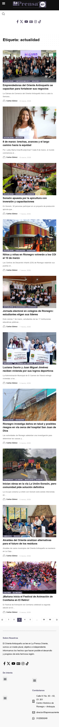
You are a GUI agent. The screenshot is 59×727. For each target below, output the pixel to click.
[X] (21, 21)
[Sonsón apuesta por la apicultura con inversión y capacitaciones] (29, 179)
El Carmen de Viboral (24, 363)
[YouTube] (26, 21)
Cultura (7, 592)
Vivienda (39, 363)
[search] (29, 14)
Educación (20, 250)
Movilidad (29, 479)
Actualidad (8, 81)
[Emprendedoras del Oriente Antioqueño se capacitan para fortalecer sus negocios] (29, 66)
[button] (5, 679)
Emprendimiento (23, 81)
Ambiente (8, 536)
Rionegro (31, 250)
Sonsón (30, 194)
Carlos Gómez (11, 101)
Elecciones (21, 307)
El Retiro (17, 592)
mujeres (36, 81)
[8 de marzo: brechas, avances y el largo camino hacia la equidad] (29, 123)
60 (50, 619)
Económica (20, 194)
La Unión (19, 479)
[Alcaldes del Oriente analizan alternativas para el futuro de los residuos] (29, 521)
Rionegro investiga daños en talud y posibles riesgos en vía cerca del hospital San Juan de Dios (29, 427)
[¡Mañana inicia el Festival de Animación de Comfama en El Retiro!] (29, 577)
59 (44, 619)
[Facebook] (17, 21)
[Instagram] (35, 21)
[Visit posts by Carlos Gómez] (4, 101)
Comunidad (8, 479)
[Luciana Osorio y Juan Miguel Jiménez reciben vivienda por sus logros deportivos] (29, 348)
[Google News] (31, 21)
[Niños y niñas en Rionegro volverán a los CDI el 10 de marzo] (29, 235)
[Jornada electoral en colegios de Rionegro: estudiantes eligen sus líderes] (29, 292)
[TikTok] (40, 21)
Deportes (8, 363)
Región (17, 536)
